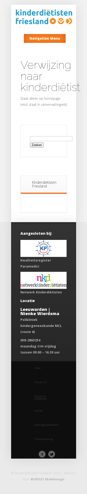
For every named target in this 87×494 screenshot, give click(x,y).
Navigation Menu (44, 38)
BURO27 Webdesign (47, 479)
